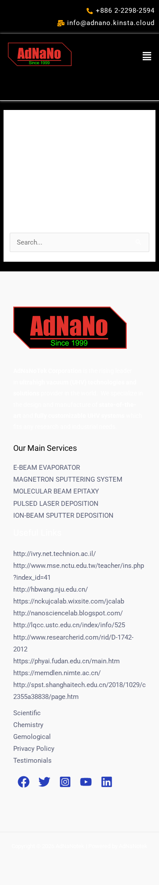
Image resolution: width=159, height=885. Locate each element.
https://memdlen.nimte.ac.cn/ (57, 673)
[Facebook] (23, 782)
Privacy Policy (33, 749)
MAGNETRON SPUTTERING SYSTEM (67, 479)
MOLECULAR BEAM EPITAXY (56, 491)
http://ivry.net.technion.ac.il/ (54, 554)
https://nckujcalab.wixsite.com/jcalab (68, 601)
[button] (147, 56)
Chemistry (28, 725)
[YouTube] (86, 782)
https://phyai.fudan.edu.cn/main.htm (66, 661)
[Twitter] (44, 782)
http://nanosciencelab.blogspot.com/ (68, 613)
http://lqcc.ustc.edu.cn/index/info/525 (69, 625)
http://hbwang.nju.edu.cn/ (50, 589)
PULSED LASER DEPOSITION (55, 504)
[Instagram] (65, 782)
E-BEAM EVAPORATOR (46, 468)
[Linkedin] (106, 782)
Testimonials (32, 760)
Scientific (27, 713)
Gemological (32, 737)
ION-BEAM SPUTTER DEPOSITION (63, 515)
